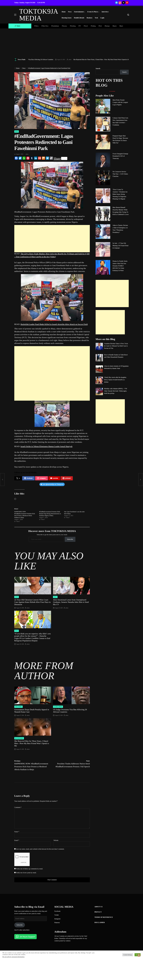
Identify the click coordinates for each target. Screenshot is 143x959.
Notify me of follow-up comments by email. (29, 869)
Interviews (105, 12)
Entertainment (79, 12)
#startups (107, 26)
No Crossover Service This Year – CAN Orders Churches (120, 174)
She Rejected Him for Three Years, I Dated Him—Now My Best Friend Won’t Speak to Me (78, 59)
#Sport (121, 26)
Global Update (58, 706)
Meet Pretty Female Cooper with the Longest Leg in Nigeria (120, 102)
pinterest (68, 478)
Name (16, 831)
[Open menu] (15, 15)
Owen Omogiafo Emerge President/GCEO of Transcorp (120, 156)
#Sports (115, 26)
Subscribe (70, 539)
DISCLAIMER (99, 922)
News (70, 12)
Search (98, 68)
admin (47, 59)
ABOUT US (98, 907)
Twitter (56, 915)
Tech (96, 18)
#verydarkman (55, 26)
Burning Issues (67, 18)
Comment (17, 807)
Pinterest (57, 922)
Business (89, 18)
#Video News (44, 26)
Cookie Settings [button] (127, 954)
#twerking (73, 26)
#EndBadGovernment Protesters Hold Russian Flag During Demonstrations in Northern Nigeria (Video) (50, 513)
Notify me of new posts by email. (26, 872)
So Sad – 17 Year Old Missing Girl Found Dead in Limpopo (120, 245)
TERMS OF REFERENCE (103, 917)
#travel (86, 26)
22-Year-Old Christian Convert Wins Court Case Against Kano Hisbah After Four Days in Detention (32, 602)
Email (16, 840)
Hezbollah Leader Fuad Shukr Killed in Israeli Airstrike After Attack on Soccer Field (54, 324)
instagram (43, 478)
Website (56, 840)
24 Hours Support (27, 936)
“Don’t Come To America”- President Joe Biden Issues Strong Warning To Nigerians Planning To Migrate (120, 194)
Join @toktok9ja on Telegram (53, 484)
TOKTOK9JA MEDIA (38, 15)
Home (64, 12)
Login (102, 18)
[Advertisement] (71, 43)
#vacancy (64, 26)
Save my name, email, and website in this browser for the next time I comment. (40, 849)
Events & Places (92, 12)
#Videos (36, 26)
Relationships (19, 738)
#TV (80, 26)
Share (57, 158)
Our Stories (18, 706)
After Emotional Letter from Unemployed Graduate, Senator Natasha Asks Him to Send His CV (71, 602)
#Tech (100, 26)
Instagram (57, 919)
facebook (29, 478)
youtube (55, 478)
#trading (93, 26)
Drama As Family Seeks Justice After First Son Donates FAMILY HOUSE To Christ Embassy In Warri (120, 265)
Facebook (57, 911)
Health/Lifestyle (79, 18)
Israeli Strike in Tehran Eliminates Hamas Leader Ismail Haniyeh (46, 446)
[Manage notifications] (138, 955)
